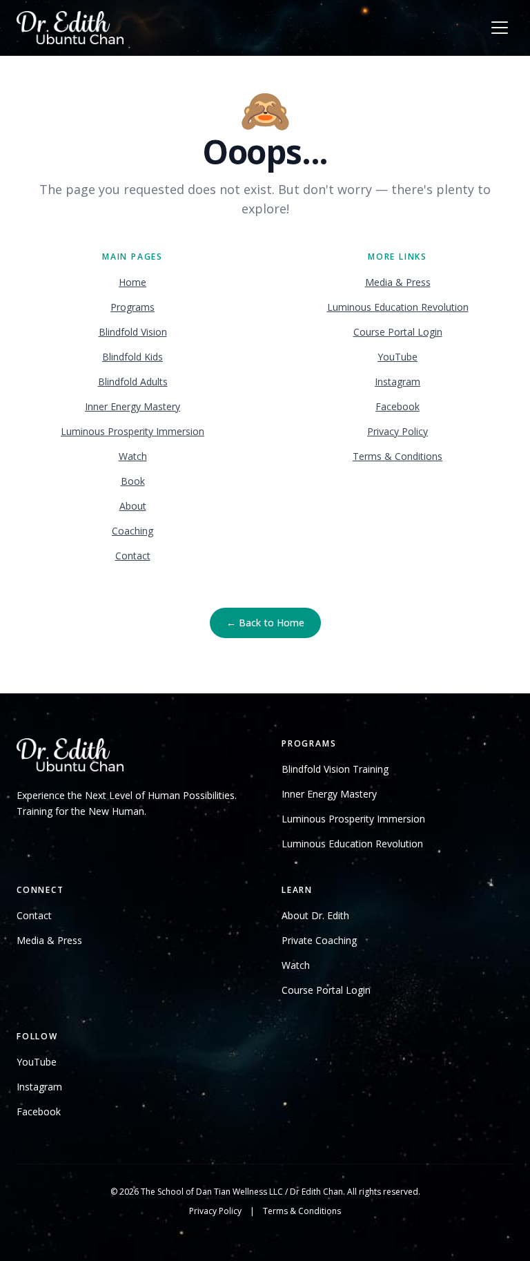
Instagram (397, 381)
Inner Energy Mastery (132, 406)
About (132, 505)
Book (133, 481)
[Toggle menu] (499, 27)
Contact (132, 555)
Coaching (132, 530)
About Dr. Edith (315, 915)
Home (132, 282)
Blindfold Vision (133, 331)
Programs (132, 307)
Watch (133, 456)
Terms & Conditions (397, 456)
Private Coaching (319, 940)
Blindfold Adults (133, 381)
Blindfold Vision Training (335, 769)
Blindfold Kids (132, 356)
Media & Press (398, 282)
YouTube (397, 356)
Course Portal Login (397, 331)
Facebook (397, 406)
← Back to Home (265, 622)
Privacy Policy (397, 431)
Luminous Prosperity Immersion (132, 431)
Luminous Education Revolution (398, 307)
